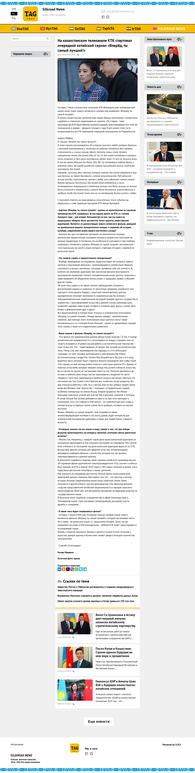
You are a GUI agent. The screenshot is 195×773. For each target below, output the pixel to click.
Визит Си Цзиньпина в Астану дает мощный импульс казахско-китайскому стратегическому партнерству (115, 620)
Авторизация (17, 744)
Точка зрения (154, 134)
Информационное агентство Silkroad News (165, 242)
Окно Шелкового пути (159, 39)
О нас (150, 233)
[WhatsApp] (76, 569)
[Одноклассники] (64, 569)
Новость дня (154, 87)
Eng (14, 18)
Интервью (152, 182)
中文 (14, 9)
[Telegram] (85, 569)
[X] (68, 569)
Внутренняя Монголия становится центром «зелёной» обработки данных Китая (98, 595)
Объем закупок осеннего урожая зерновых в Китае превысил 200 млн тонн (96, 601)
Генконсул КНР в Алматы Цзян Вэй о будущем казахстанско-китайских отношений (116, 685)
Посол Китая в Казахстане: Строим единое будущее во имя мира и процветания (114, 652)
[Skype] (81, 569)
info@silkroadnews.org (120, 11)
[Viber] (72, 569)
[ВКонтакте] (59, 569)
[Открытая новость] (75, 623)
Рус (13, 13)
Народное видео (22, 54)
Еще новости (99, 721)
